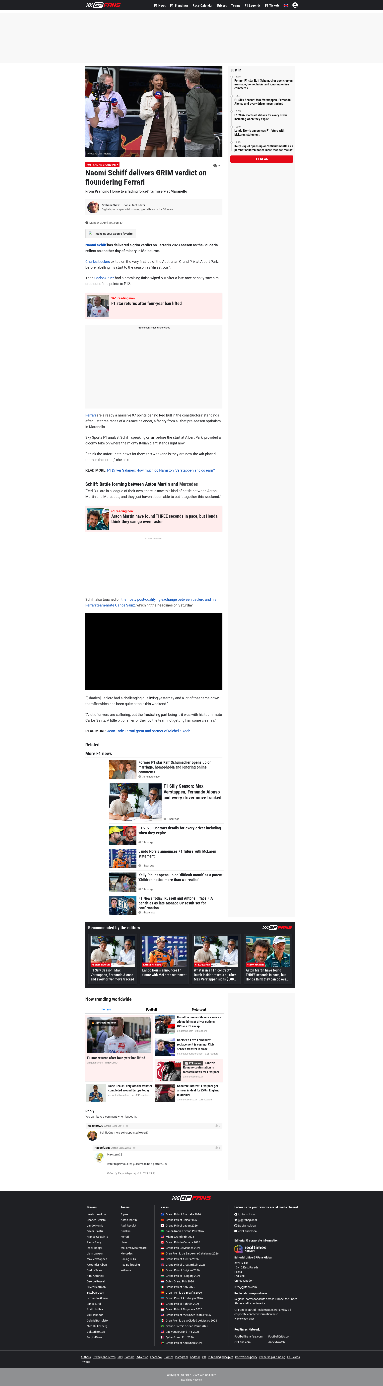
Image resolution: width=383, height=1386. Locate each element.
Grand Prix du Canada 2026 (183, 1242)
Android (195, 1357)
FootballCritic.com (279, 1336)
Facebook (156, 1357)
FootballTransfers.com (248, 1336)
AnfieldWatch (276, 1342)
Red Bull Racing (130, 1264)
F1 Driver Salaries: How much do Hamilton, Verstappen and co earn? (161, 470)
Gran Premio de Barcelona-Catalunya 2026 (192, 1253)
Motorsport (199, 1009)
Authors (86, 1357)
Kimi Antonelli (95, 1275)
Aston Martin (129, 1220)
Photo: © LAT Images (99, 153)
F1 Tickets (272, 5)
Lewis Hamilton (96, 1214)
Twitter (168, 1357)
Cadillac (125, 1231)
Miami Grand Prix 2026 (180, 1236)
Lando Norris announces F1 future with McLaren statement (259, 132)
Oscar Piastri (95, 1231)
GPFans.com (242, 1342)
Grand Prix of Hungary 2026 (183, 1275)
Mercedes (188, 484)
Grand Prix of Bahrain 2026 (182, 1303)
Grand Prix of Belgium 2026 (183, 1270)
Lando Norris (95, 1225)
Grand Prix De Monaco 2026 (183, 1247)
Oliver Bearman (96, 1287)
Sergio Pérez (94, 1337)
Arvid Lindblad (96, 1309)
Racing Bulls (128, 1259)
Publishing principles (220, 1357)
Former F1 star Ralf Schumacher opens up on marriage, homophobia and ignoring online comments (263, 84)
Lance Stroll (94, 1303)
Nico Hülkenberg (97, 1326)
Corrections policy (246, 1357)
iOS (204, 1357)
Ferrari (90, 415)
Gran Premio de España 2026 (184, 1292)
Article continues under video (154, 327)
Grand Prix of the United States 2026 (188, 1315)
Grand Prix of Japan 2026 (182, 1225)
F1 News (160, 5)
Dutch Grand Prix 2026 (180, 1281)
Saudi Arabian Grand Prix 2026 (185, 1231)
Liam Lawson (95, 1253)
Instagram (181, 1357)
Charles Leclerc (97, 261)
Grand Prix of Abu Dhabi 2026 (184, 1342)
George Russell (96, 1281)
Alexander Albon (97, 1264)
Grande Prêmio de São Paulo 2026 (187, 1326)
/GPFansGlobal (247, 1231)
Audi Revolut (128, 1225)
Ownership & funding (272, 1357)
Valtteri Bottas (96, 1331)
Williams (126, 1270)
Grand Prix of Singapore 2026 (184, 1309)
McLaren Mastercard (134, 1247)
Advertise (142, 1357)
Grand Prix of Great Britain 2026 (185, 1264)
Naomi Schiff (95, 245)
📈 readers (193, 1063)
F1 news (262, 159)
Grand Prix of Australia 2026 (183, 1214)
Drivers (222, 5)
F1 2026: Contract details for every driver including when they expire (260, 117)
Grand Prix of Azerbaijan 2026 (184, 1298)
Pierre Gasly (94, 1242)
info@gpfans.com (245, 1287)
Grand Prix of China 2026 (181, 1220)
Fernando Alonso (97, 1298)
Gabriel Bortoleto (97, 1320)
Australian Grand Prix (102, 164)
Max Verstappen (97, 1259)
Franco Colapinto (97, 1236)
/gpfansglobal (246, 1214)
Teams (235, 5)
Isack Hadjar (94, 1247)
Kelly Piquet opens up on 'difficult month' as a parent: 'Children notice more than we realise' (263, 148)
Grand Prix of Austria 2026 (182, 1259)
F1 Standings (179, 5)
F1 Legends (253, 5)
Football (151, 1009)
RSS (119, 1357)
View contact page (244, 1318)
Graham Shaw (111, 205)
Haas (124, 1242)
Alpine (124, 1214)
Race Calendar (203, 5)
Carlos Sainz (104, 278)
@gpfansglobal (247, 1220)
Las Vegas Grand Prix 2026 (182, 1331)
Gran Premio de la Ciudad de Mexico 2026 (191, 1320)
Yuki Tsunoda (95, 1315)
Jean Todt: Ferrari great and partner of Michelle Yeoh (148, 731)
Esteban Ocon (95, 1292)
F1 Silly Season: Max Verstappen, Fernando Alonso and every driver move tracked (262, 102)
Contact (129, 1357)
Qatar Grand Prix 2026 (180, 1337)
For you (106, 1009)
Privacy (85, 1361)
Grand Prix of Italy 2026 (180, 1287)
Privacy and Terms (104, 1357)
